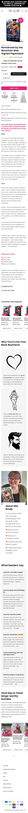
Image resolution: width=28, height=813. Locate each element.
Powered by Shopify (19, 810)
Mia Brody (11, 810)
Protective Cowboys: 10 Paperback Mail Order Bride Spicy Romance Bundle (18, 737)
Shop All (5, 766)
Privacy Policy (7, 787)
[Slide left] (10, 334)
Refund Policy (7, 784)
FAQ (4, 776)
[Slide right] (17, 334)
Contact (5, 780)
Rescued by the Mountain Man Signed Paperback (18, 319)
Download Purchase (9, 769)
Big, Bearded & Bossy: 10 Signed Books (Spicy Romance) (5, 740)
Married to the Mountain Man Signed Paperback (6, 319)
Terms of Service (8, 791)
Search (5, 773)
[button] (2, 11)
